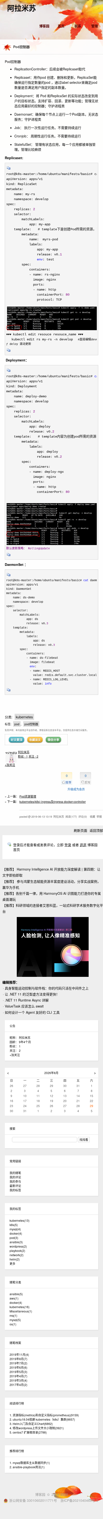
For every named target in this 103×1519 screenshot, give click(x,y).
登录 (67, 844)
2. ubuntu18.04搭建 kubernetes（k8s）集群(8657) (42, 1419)
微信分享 (53, 739)
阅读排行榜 (17, 1403)
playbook (17, 1251)
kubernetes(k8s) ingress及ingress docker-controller (52, 801)
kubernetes (24, 716)
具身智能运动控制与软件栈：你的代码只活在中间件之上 (47, 988)
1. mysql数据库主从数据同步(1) (30, 1463)
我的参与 (15, 1181)
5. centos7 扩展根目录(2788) (28, 1432)
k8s (14, 1225)
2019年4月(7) (18, 1376)
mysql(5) (15, 1320)
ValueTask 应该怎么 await (24, 1006)
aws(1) (14, 1298)
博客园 (44, 25)
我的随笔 (15, 1173)
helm (15, 1259)
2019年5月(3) (18, 1372)
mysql (15, 1229)
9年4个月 (25, 1042)
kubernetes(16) (19, 1307)
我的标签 (15, 1190)
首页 (61, 25)
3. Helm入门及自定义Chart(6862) (31, 1424)
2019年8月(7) (18, 1359)
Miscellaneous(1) (21, 1311)
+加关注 (10, 765)
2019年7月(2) (18, 1363)
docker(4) (16, 1302)
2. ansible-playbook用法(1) (27, 1467)
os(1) (13, 1324)
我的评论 (15, 1177)
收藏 (92, 816)
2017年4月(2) (18, 1385)
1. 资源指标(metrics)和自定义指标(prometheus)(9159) (44, 1415)
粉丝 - (23, 756)
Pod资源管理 (27, 796)
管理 (94, 25)
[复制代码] (8, 169)
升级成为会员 (76, 789)
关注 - (33, 756)
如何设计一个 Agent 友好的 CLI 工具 (32, 1012)
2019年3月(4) (18, 1380)
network (16, 1255)
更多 (12, 1263)
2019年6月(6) (18, 1367)
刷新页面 (80, 830)
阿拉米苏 (21, 8)
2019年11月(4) (19, 1354)
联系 (77, 25)
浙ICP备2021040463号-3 (79, 1500)
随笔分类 (15, 1282)
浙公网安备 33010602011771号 (33, 1500)
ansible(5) (16, 1294)
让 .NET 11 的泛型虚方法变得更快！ (32, 994)
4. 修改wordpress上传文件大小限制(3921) (37, 1428)
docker (16, 1233)
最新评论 (15, 1186)
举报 (99, 816)
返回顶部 (96, 830)
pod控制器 (31, 724)
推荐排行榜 (17, 1451)
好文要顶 (16, 739)
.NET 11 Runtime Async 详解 (27, 1000)
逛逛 (83, 844)
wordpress (18, 1246)
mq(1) (13, 1315)
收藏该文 (35, 739)
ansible (16, 1242)
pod (16, 724)
